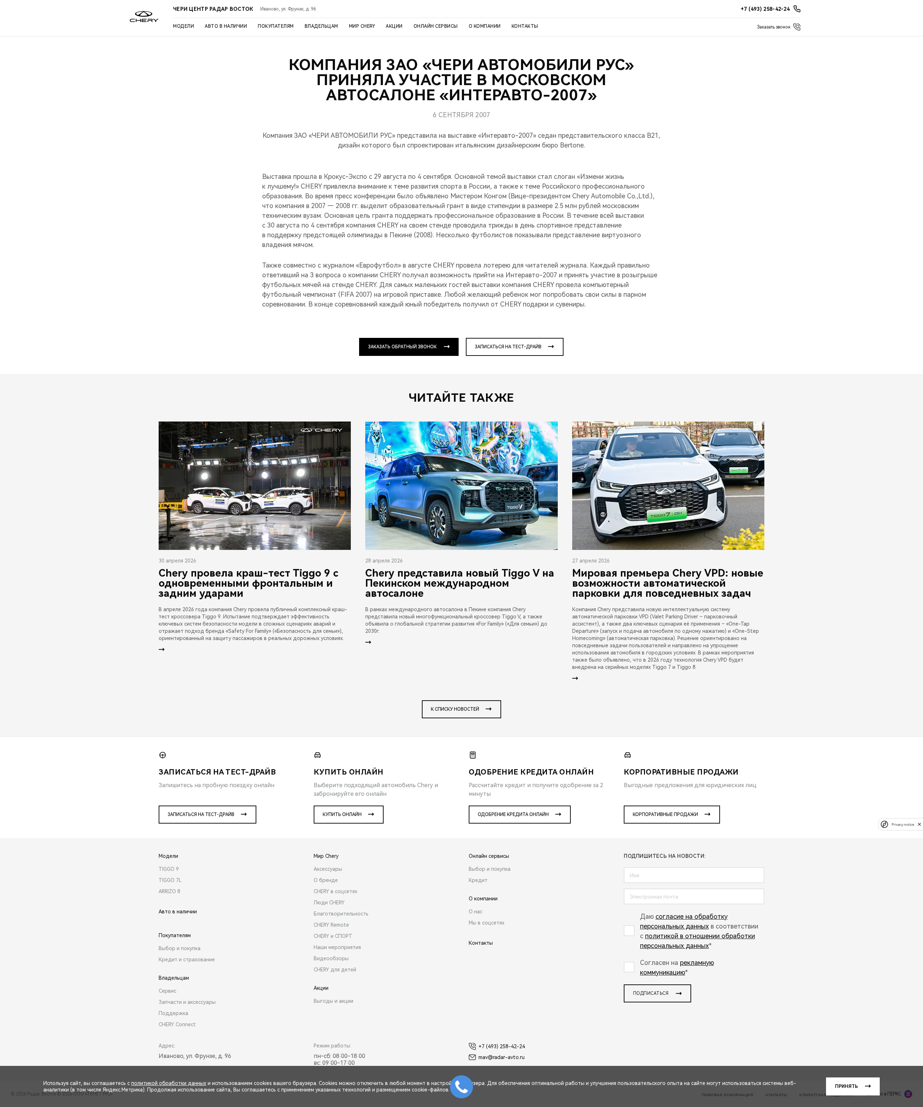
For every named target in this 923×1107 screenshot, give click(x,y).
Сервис (167, 991)
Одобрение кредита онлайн (513, 814)
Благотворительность (341, 914)
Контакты (525, 26)
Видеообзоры (331, 958)
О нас (475, 911)
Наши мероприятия (337, 947)
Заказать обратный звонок (402, 346)
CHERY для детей (335, 970)
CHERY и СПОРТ (333, 936)
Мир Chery (362, 26)
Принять (846, 1086)
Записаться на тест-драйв (508, 346)
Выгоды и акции (333, 1001)
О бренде (326, 880)
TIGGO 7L (170, 880)
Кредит (478, 880)
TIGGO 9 (169, 869)
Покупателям (276, 26)
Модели (183, 26)
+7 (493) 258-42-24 (501, 1046)
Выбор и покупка (179, 948)
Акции (394, 26)
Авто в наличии (226, 26)
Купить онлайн (342, 814)
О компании (485, 26)
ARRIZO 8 (169, 891)
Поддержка (173, 1013)
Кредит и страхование (187, 959)
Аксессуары (328, 869)
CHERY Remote (331, 925)
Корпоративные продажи (665, 814)
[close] (919, 824)
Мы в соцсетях (486, 923)
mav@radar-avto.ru (501, 1057)
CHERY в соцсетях (335, 891)
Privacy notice (903, 824)
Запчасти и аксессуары (187, 1002)
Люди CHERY (329, 902)
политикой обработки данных (168, 1083)
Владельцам (321, 26)
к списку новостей (455, 709)
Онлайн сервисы (436, 26)
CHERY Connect (177, 1024)
